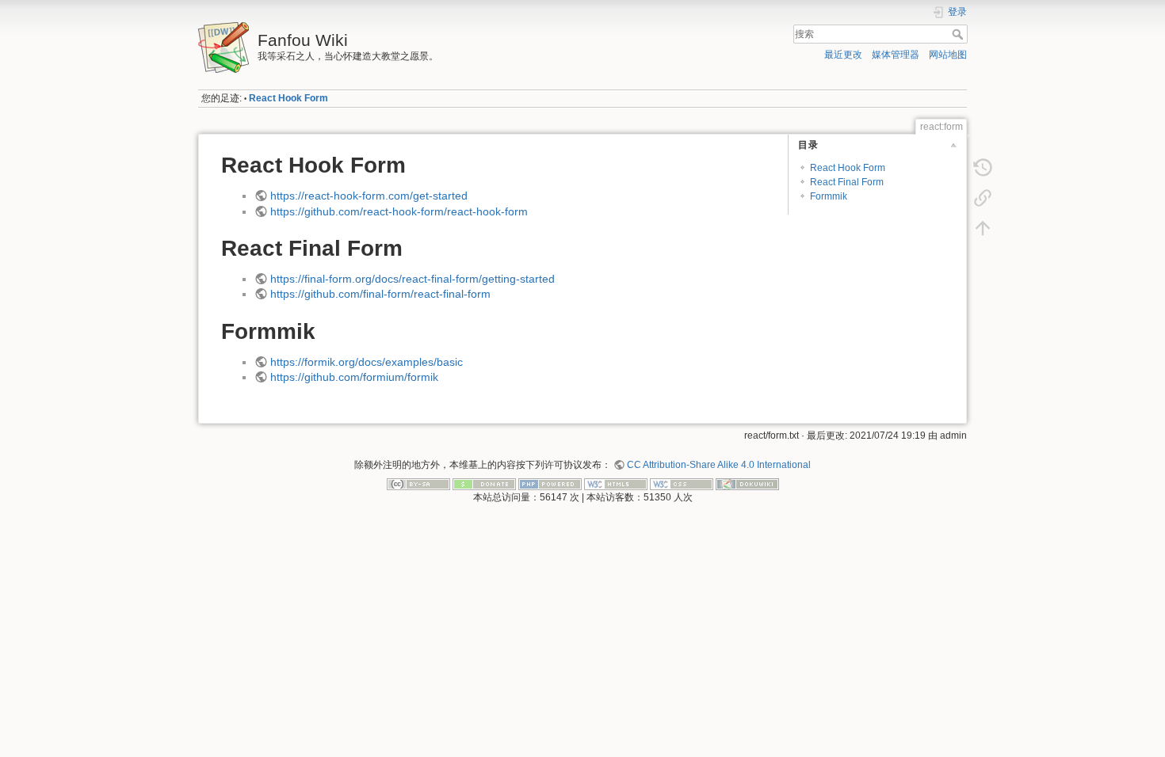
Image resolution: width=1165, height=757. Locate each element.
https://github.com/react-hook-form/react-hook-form (399, 211)
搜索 (959, 34)
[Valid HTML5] (615, 483)
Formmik (828, 196)
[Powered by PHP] (550, 483)
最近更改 (843, 54)
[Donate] (484, 483)
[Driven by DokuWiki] (747, 483)
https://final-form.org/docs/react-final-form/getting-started (412, 278)
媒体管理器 (895, 54)
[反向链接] (982, 198)
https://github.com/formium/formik (354, 377)
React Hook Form (288, 98)
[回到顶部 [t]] (982, 228)
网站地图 (948, 54)
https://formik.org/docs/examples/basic (366, 362)
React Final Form (847, 182)
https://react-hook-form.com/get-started (369, 195)
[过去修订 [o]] (982, 168)
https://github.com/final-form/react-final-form (380, 293)
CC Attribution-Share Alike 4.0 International (719, 464)
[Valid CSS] (681, 483)
